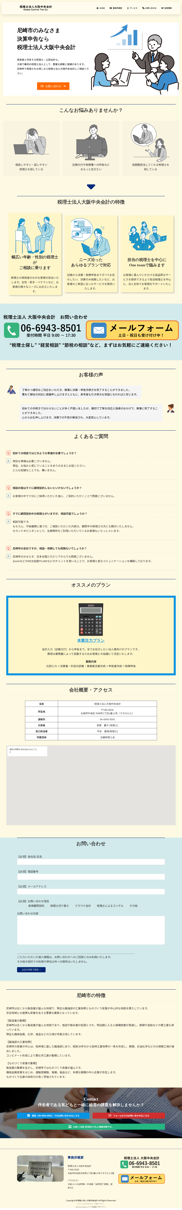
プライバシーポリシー (82, 1207)
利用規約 (94, 1207)
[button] (53, 86)
